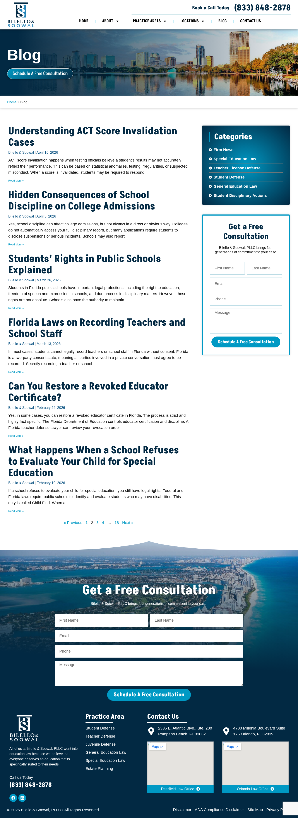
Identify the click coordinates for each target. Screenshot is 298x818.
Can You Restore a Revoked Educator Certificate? (88, 392)
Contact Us (250, 21)
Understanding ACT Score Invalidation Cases (92, 137)
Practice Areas (147, 21)
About (107, 21)
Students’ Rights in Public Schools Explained (84, 264)
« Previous (73, 522)
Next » (128, 522)
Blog (222, 21)
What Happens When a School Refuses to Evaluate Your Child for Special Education (93, 461)
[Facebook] (13, 798)
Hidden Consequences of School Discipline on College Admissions (81, 200)
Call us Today (21, 777)
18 (117, 522)
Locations (189, 21)
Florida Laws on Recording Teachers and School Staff (97, 328)
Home (84, 21)
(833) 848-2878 (262, 8)
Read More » (16, 180)
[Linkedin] (22, 798)
